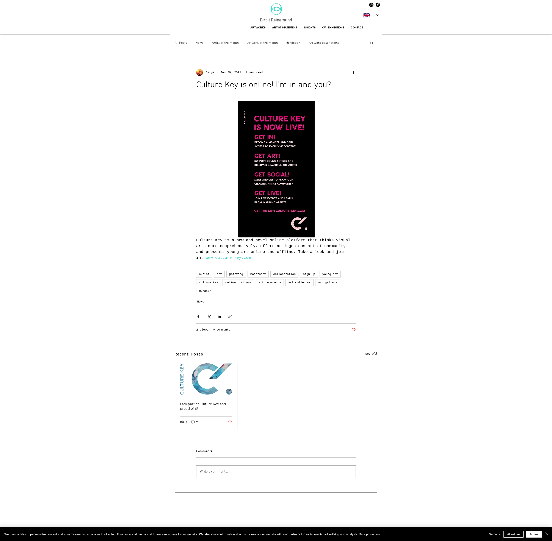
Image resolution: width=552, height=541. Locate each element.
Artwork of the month (262, 43)
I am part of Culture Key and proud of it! (203, 406)
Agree (534, 534)
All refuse (513, 534)
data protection (208, 507)
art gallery (327, 282)
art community (270, 282)
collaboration (284, 274)
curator (205, 291)
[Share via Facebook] (198, 316)
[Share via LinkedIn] (219, 316)
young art (330, 274)
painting (236, 274)
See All (371, 353)
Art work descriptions (324, 43)
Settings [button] (494, 534)
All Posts (181, 43)
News (199, 43)
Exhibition (293, 43)
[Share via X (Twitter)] (209, 316)
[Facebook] (378, 5)
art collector (299, 282)
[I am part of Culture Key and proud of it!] (206, 379)
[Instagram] (371, 5)
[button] (372, 43)
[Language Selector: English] (371, 15)
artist (204, 274)
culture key (208, 282)
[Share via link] (230, 316)
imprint (196, 507)
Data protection (369, 534)
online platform (238, 282)
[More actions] (353, 72)
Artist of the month (225, 43)
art (219, 274)
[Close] (546, 534)
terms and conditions (229, 507)
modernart (258, 274)
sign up (309, 274)
